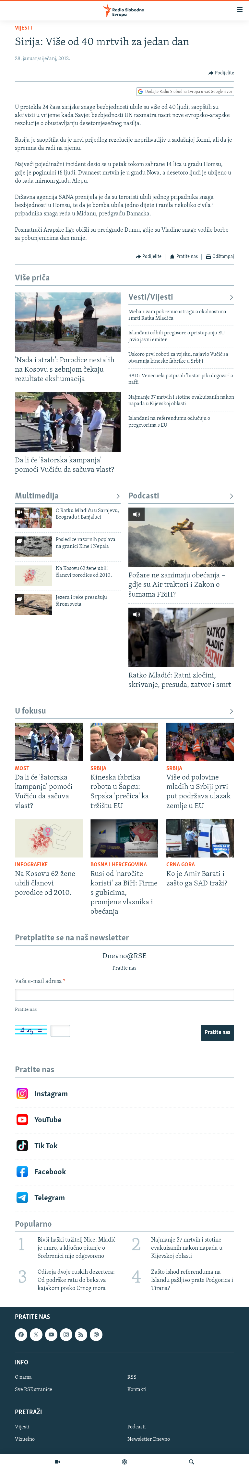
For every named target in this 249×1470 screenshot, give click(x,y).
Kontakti (137, 1389)
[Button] (221, 73)
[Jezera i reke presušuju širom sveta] (33, 604)
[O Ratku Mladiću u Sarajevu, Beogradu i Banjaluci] (33, 518)
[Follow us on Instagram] (66, 1335)
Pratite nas (217, 1033)
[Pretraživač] (191, 1462)
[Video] (57, 1462)
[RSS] (81, 1335)
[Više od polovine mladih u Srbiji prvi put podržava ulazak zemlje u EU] (200, 742)
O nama (23, 1377)
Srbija (98, 769)
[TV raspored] (96, 1335)
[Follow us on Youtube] (51, 1335)
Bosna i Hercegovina (118, 865)
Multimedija (37, 496)
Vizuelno (25, 1439)
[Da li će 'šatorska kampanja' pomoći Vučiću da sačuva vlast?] (68, 422)
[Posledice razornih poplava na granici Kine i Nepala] (33, 546)
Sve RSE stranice (33, 1389)
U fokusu (30, 711)
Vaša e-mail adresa (40, 982)
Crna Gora (180, 865)
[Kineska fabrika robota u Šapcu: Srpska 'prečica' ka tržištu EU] (124, 742)
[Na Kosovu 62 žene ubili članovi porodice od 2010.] (33, 575)
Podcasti (143, 496)
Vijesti (23, 28)
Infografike (31, 865)
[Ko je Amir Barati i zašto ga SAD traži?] (200, 838)
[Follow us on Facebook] (21, 1335)
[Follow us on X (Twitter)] (36, 1335)
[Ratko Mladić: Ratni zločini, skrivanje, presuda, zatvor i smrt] (181, 637)
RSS (131, 1377)
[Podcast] (124, 1462)
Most (22, 769)
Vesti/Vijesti (150, 297)
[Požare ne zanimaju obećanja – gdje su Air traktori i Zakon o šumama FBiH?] (181, 537)
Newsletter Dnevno (148, 1439)
